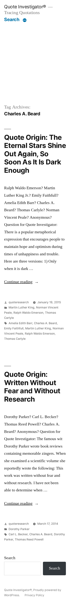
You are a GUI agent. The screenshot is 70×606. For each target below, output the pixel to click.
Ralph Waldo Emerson (28, 312)
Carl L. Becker (18, 534)
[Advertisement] (35, 59)
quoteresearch (19, 302)
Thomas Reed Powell (29, 539)
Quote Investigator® (25, 6)
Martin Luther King (21, 307)
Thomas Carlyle (15, 338)
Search (11, 19)
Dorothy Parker (19, 529)
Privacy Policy (34, 595)
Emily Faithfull (14, 328)
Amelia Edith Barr (20, 323)
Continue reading (21, 281)
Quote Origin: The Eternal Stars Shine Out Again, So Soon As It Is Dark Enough (35, 153)
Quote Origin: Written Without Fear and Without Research (32, 386)
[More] (24, 20)
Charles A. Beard (45, 323)
